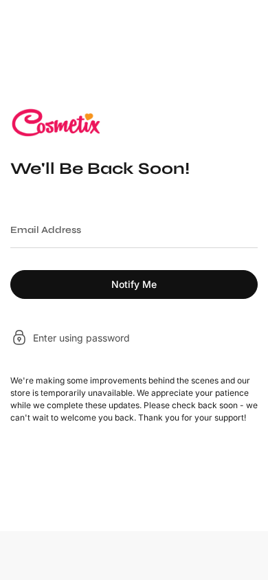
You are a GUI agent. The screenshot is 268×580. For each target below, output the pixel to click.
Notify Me (134, 284)
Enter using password (81, 338)
